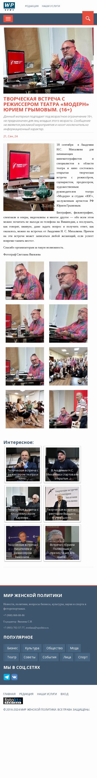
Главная (9, 694)
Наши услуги (51, 6)
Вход (64, 694)
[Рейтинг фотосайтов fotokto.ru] (13, 700)
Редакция (32, 6)
